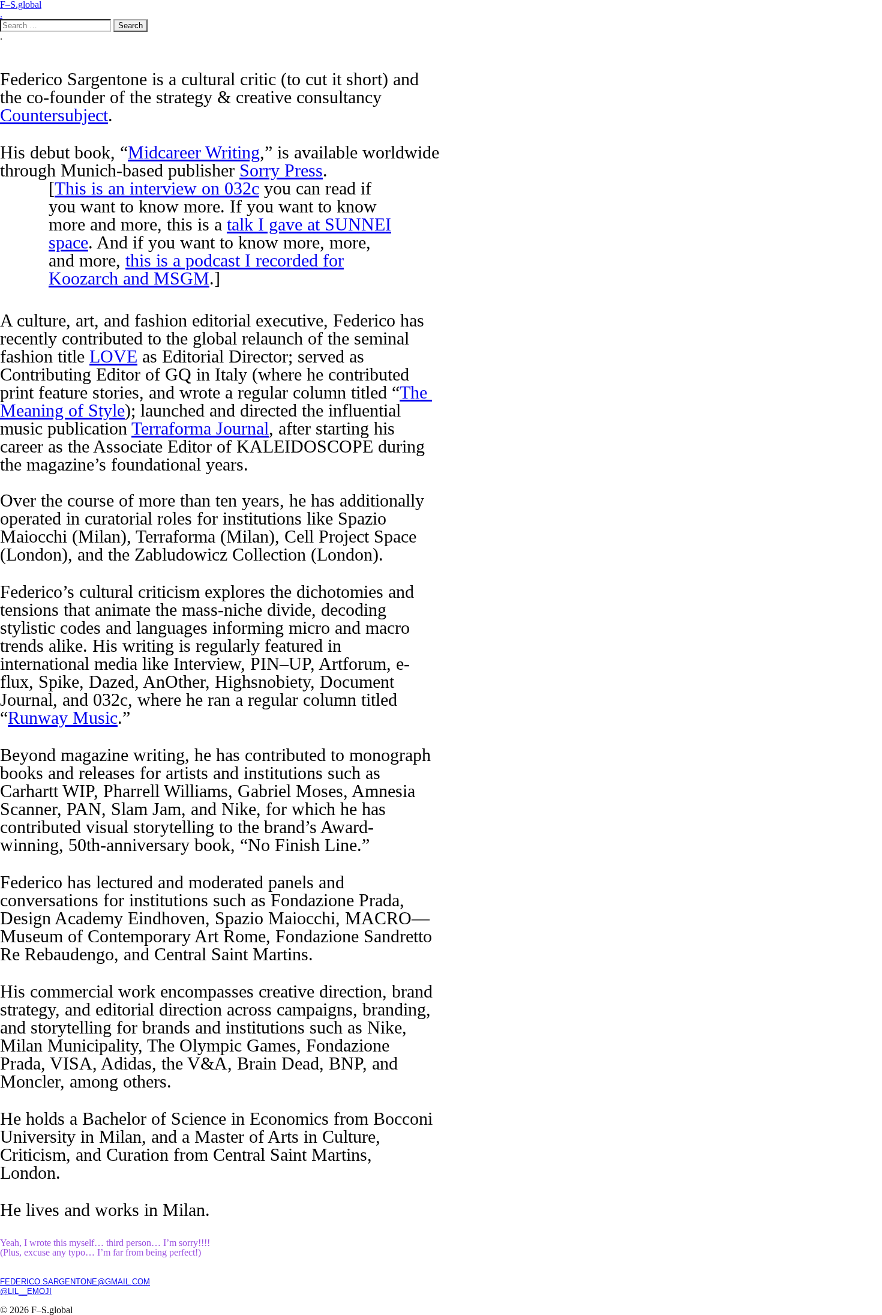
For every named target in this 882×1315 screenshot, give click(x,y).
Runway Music (63, 717)
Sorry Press (281, 170)
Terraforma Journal (200, 428)
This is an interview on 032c (157, 188)
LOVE (113, 356)
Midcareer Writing (194, 152)
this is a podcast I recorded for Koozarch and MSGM (196, 269)
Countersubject (54, 115)
